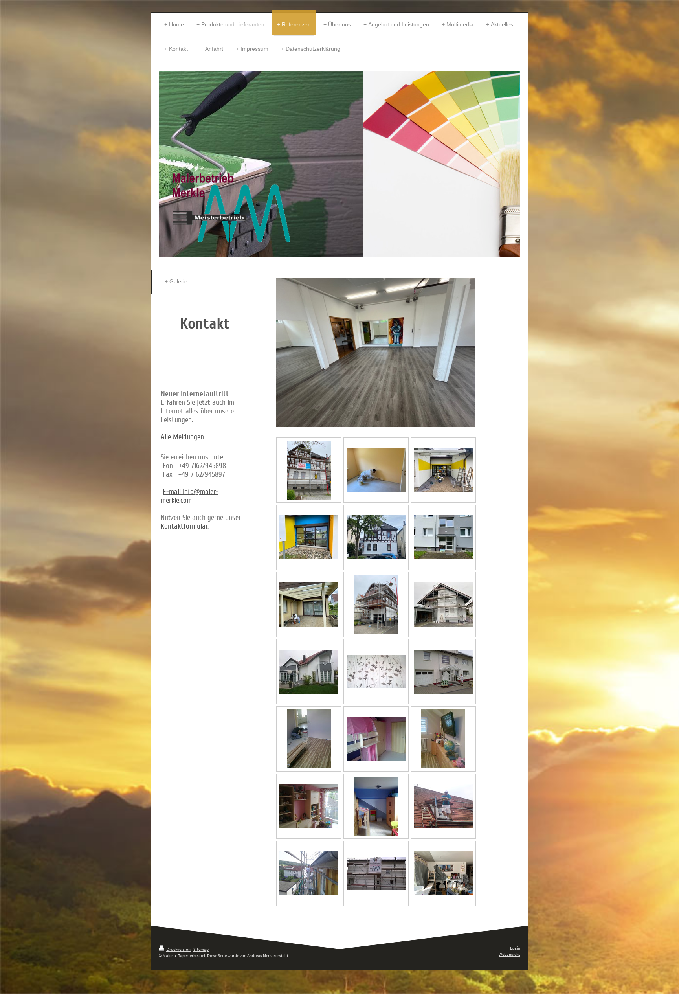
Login (515, 948)
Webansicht (509, 954)
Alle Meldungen (182, 437)
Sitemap (201, 949)
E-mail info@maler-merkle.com (189, 496)
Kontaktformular (184, 526)
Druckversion (178, 949)
